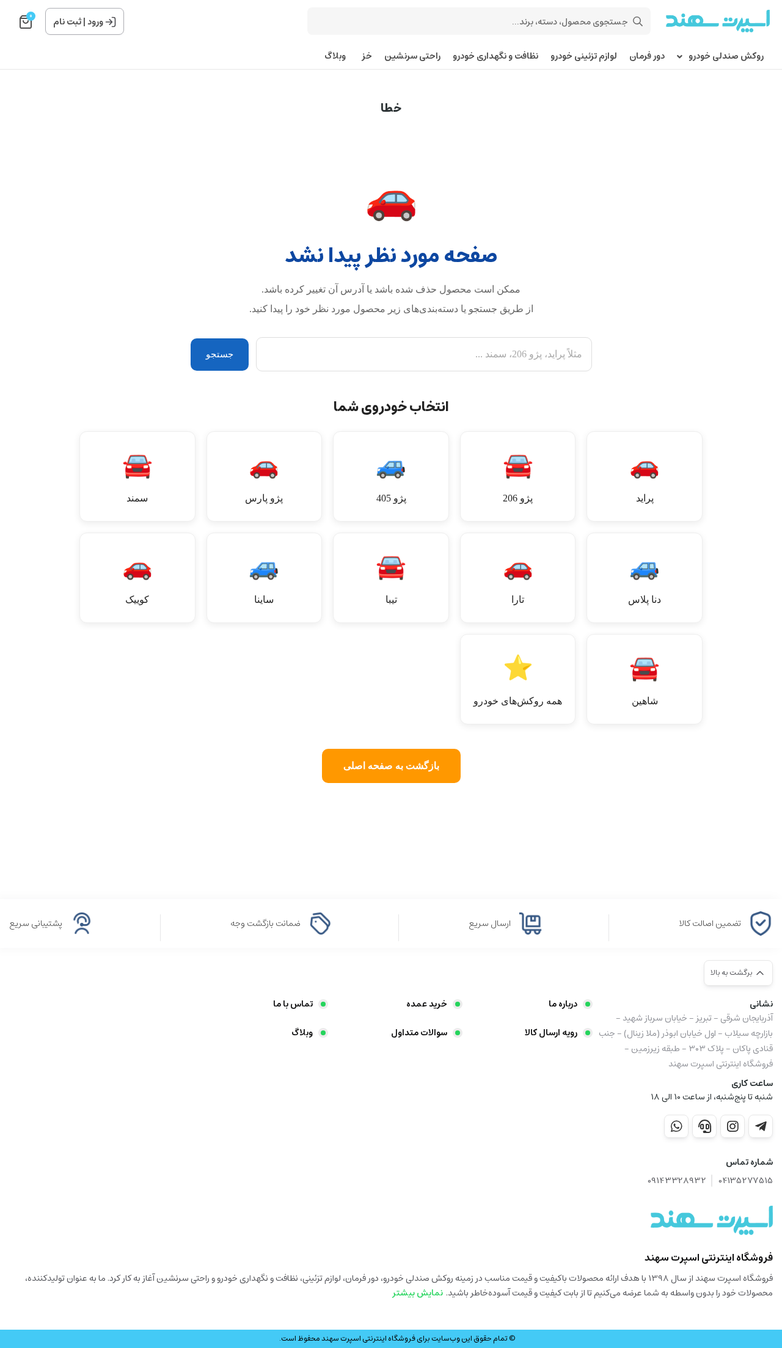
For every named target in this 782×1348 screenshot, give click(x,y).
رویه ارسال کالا (551, 1033)
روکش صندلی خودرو (726, 56)
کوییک (137, 579)
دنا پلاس (644, 579)
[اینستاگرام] (732, 1126)
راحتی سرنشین (412, 56)
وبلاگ (335, 56)
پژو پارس (264, 477)
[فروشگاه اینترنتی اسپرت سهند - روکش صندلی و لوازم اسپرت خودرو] (712, 1220)
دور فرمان (647, 56)
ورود (95, 22)
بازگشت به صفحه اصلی (391, 765)
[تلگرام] (760, 1126)
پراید (644, 477)
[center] (638, 21)
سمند (137, 477)
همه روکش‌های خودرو (517, 680)
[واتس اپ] (676, 1126)
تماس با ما (293, 1004)
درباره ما (563, 1004)
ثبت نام (67, 22)
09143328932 (677, 1181)
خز (365, 56)
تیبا (391, 579)
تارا (518, 579)
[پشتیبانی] (704, 1126)
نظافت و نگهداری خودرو (495, 56)
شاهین (644, 680)
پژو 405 (391, 477)
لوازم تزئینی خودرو (583, 56)
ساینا (264, 579)
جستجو (219, 354)
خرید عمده (426, 1004)
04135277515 (745, 1181)
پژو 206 (518, 477)
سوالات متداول (419, 1033)
